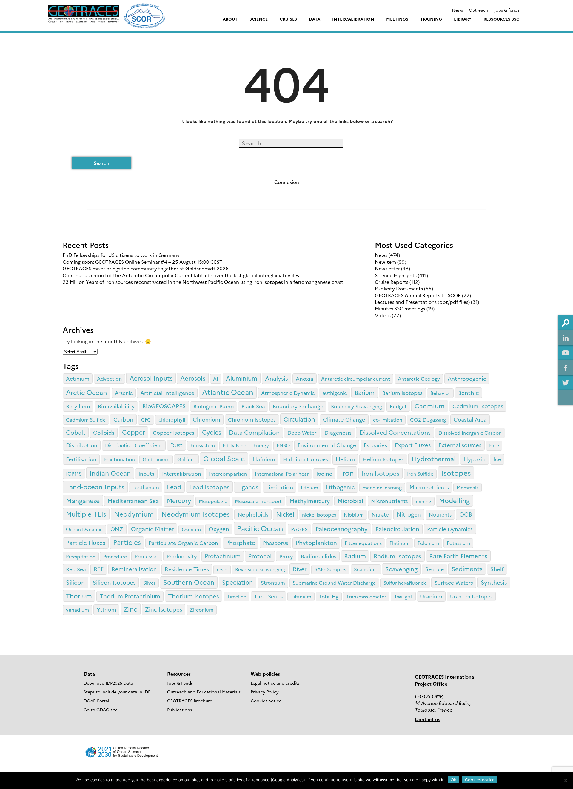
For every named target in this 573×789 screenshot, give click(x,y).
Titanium (301, 596)
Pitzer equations (363, 543)
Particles (127, 542)
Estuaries (375, 445)
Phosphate (240, 542)
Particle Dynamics (450, 528)
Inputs (146, 473)
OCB (465, 514)
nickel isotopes (319, 514)
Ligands (247, 487)
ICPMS (74, 473)
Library (463, 19)
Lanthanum (145, 487)
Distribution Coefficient (133, 445)
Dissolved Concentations (395, 432)
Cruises (288, 19)
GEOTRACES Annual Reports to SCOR (418, 295)
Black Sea (253, 406)
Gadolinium (156, 459)
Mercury (179, 500)
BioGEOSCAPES (164, 406)
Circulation (299, 419)
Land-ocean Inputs (95, 486)
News (457, 10)
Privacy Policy (265, 692)
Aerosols (192, 378)
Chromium (206, 419)
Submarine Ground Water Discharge (334, 582)
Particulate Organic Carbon (183, 542)
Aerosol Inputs (151, 378)
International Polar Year (282, 473)
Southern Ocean (188, 581)
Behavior (440, 393)
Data (314, 19)
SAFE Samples (330, 569)
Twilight (403, 596)
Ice (497, 459)
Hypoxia (474, 459)
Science (258, 19)
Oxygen (219, 529)
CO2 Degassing (428, 419)
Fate (494, 445)
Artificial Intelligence (167, 392)
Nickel (285, 514)
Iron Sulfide (420, 473)
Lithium (309, 487)
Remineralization (134, 569)
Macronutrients (429, 487)
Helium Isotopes (383, 458)
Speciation (237, 582)
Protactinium (223, 556)
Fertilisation (81, 459)
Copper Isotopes (173, 432)
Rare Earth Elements (458, 555)
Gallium (186, 459)
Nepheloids (253, 514)
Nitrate (380, 514)
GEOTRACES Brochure (189, 701)
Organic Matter (152, 529)
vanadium (77, 609)
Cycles (211, 432)
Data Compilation (254, 432)
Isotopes (456, 472)
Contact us (427, 719)
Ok (453, 779)
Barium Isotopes (402, 392)
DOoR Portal (96, 701)
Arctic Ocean (86, 392)
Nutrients (440, 514)
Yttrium (106, 609)
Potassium (458, 543)
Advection (109, 378)
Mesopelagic (213, 501)
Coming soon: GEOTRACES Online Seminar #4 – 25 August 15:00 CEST (142, 261)
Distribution (81, 445)
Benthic (468, 392)
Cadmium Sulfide (86, 419)
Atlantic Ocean (227, 392)
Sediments (467, 568)
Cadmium (430, 405)
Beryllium (78, 406)
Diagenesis (338, 432)
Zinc (130, 608)
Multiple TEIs (86, 513)
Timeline (236, 596)
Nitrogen (409, 514)
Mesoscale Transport (258, 501)
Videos (383, 315)
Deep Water (302, 432)
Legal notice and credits (275, 683)
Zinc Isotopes (163, 609)
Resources (179, 673)
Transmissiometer (366, 596)
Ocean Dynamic (84, 529)
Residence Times (187, 569)
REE (99, 569)
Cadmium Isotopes (477, 406)
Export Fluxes (413, 445)
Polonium (428, 543)
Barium (365, 392)
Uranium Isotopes (471, 596)
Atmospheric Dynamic (288, 392)
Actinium (77, 378)
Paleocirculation (397, 529)
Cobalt (75, 432)
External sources (459, 445)
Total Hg (328, 596)
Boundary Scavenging (356, 406)
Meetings (397, 19)
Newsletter (387, 268)
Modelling (454, 500)
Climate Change (344, 419)
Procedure (115, 556)
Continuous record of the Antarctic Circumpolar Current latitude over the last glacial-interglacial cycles (181, 275)
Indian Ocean (110, 472)
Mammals (467, 487)
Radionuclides (318, 556)
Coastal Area (470, 419)
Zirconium (201, 609)
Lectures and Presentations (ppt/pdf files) (422, 301)
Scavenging (401, 568)
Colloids (103, 432)
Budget (398, 406)
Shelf (497, 569)
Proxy (286, 556)
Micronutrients (389, 500)
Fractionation (119, 459)
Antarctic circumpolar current (355, 378)
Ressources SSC (501, 19)
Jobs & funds (506, 10)
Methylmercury (309, 501)
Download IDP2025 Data (108, 683)
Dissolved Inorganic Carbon (470, 432)
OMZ (116, 529)
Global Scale (224, 458)
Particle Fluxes (85, 542)
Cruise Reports (391, 281)
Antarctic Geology (419, 378)
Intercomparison (228, 473)
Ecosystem (202, 445)
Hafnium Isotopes (305, 458)
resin (222, 569)
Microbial (350, 501)
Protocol (260, 556)
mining (423, 501)
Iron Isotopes (380, 473)
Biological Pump (213, 406)
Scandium (366, 569)
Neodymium (134, 513)
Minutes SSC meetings (400, 308)
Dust (176, 445)
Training (431, 19)
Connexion (286, 182)
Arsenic (124, 392)
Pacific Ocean (260, 528)
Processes (147, 556)
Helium (345, 459)
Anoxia (304, 378)
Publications (179, 710)
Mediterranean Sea (133, 501)
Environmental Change (327, 445)
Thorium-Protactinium (130, 596)
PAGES (299, 528)
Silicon (75, 582)
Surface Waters (454, 582)
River (300, 569)
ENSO (283, 445)
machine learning (382, 487)
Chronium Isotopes (252, 419)
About (230, 19)
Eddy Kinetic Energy (246, 445)
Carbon (123, 419)
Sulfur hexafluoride (405, 582)
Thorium (79, 595)
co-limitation (387, 419)
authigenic (334, 392)
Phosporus (275, 542)
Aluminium (241, 378)
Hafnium (263, 459)
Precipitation (81, 556)
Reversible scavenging (260, 569)
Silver (149, 582)
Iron (347, 472)
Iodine (324, 473)
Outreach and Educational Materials (204, 692)
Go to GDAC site (101, 710)
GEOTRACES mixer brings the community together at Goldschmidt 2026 (146, 268)
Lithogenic (340, 487)
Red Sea (76, 568)
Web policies (265, 673)
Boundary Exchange (298, 406)
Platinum (399, 543)
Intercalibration (353, 19)
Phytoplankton (316, 542)
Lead (174, 486)
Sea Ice (434, 569)
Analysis (276, 378)
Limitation (279, 487)
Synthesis (494, 582)
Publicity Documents (399, 288)
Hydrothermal (434, 458)
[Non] (566, 780)
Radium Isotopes (397, 556)
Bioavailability (116, 406)
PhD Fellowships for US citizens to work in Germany (121, 255)
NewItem (385, 261)
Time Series (268, 596)
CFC (146, 419)
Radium (355, 555)
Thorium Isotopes (193, 596)
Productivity (182, 556)
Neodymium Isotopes (195, 513)
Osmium (191, 529)
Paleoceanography (341, 529)
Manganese (83, 500)
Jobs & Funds (180, 683)
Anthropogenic (467, 378)
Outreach (478, 10)
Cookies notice (266, 701)
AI (215, 378)
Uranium (431, 596)
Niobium (354, 514)
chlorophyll (171, 419)
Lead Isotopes (209, 486)
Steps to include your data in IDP (117, 692)
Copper (133, 432)
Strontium (273, 582)
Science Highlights (396, 275)
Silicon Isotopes (114, 582)
